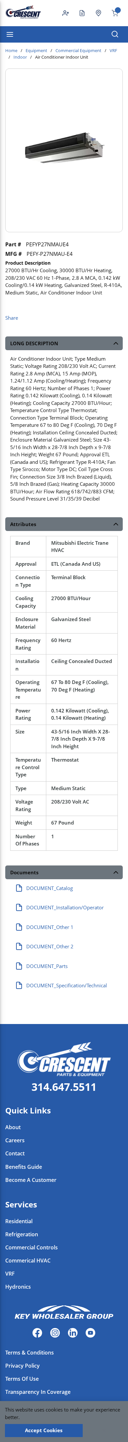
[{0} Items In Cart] (112, 13)
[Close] (104, 1430)
